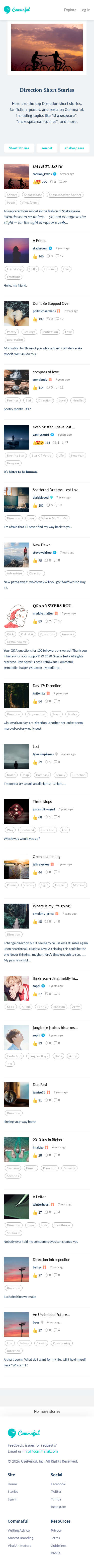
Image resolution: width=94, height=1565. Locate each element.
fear (66, 269)
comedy (69, 1168)
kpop (11, 1007)
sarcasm (13, 1168)
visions (29, 885)
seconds (13, 1176)
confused (27, 830)
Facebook (58, 1484)
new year (77, 455)
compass (42, 775)
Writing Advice (19, 1530)
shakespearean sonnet (65, 195)
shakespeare (74, 148)
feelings (29, 332)
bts (10, 1064)
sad (28, 400)
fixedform (29, 202)
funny (41, 1007)
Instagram (58, 1506)
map (26, 775)
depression (15, 339)
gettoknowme (17, 642)
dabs (58, 1056)
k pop (26, 1007)
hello (33, 269)
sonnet (47, 148)
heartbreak (62, 1225)
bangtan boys (38, 1056)
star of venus (41, 455)
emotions (13, 277)
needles (78, 400)
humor (31, 1168)
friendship (14, 269)
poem (11, 202)
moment (79, 885)
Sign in (13, 1499)
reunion (50, 269)
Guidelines (58, 1545)
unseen (60, 885)
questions (47, 634)
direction (45, 400)
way (10, 830)
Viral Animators (19, 1545)
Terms (55, 1538)
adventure (14, 573)
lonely (60, 775)
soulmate (13, 1233)
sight (44, 885)
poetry (12, 332)
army (76, 1007)
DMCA (56, 1553)
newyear (13, 463)
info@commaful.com (41, 1451)
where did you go (54, 518)
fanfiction (14, 1056)
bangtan (59, 1007)
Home (12, 1484)
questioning (61, 1343)
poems (11, 885)
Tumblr (56, 1499)
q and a (27, 634)
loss (44, 1225)
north (11, 775)
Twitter (56, 1491)
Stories (13, 1491)
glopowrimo (36, 714)
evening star (16, 455)
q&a (10, 634)
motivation (50, 332)
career (41, 1343)
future (24, 1343)
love (68, 332)
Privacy (56, 1530)
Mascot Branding (20, 1538)
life (61, 455)
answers (68, 634)
